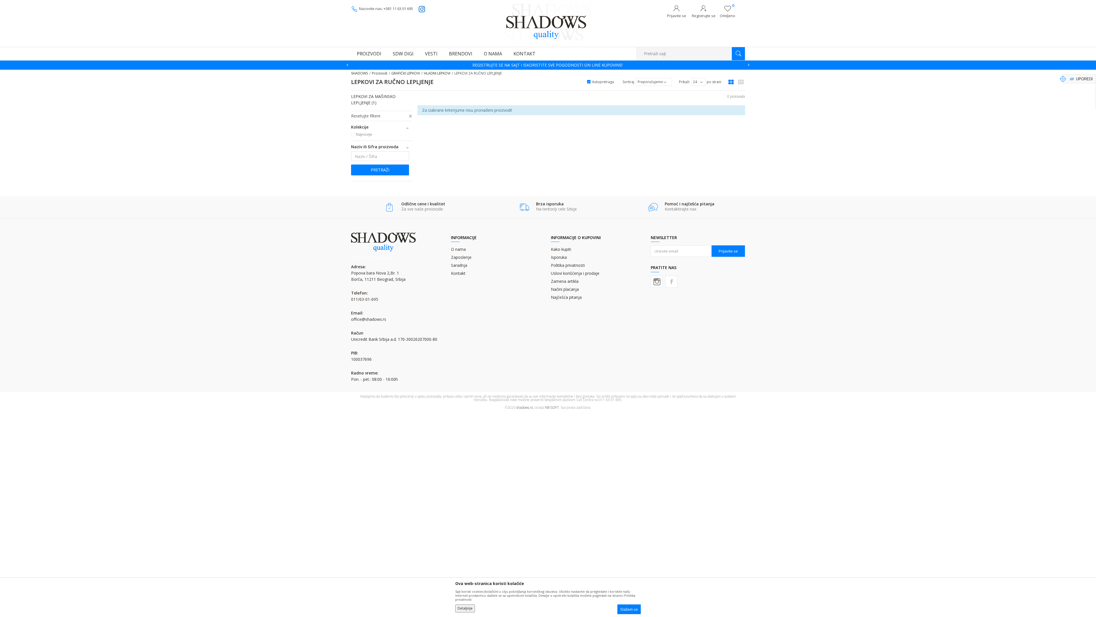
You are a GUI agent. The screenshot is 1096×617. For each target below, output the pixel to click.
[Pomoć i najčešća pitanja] (653, 207)
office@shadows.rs (368, 319)
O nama (458, 249)
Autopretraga (603, 81)
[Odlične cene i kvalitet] (389, 207)
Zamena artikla (565, 281)
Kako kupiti (561, 249)
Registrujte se (704, 15)
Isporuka (559, 257)
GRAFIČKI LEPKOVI (405, 73)
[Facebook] (671, 282)
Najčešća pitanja (566, 297)
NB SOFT (552, 407)
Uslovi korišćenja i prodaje (575, 273)
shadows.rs (524, 407)
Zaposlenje (461, 257)
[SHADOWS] (548, 22)
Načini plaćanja (565, 289)
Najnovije (364, 134)
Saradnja (459, 265)
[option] (548, 65)
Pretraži (380, 170)
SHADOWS (359, 73)
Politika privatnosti (568, 265)
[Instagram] (657, 282)
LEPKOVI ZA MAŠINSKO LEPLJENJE (373, 99)
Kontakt (458, 273)
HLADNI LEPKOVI (437, 73)
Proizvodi (379, 73)
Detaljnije (465, 608)
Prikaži (684, 81)
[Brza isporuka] (524, 207)
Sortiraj (628, 81)
